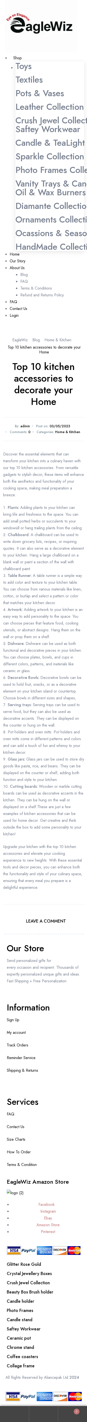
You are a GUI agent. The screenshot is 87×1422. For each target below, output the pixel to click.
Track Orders (17, 1045)
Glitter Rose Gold (24, 1264)
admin (25, 426)
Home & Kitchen (67, 431)
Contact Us (15, 1127)
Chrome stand (20, 1347)
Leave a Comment (46, 921)
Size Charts (16, 1139)
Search (43, 1414)
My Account (14, 1414)
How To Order (19, 1152)
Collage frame (21, 1366)
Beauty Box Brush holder (30, 1292)
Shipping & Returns (22, 1070)
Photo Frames (20, 1310)
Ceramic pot (19, 1338)
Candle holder (20, 1301)
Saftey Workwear (47, 129)
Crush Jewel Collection (28, 1283)
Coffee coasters (22, 1356)
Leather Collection (49, 106)
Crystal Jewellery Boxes (29, 1273)
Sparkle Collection (49, 156)
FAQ (10, 1114)
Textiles (29, 79)
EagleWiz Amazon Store (38, 1181)
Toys (23, 66)
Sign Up (13, 1020)
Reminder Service (21, 1058)
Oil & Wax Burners (50, 192)
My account (16, 1032)
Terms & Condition (22, 1164)
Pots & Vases (39, 93)
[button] (6, 328)
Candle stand (19, 1320)
